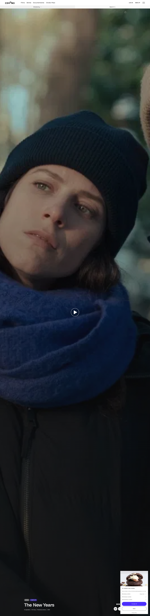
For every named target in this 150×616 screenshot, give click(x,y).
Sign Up (137, 2)
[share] (125, 12)
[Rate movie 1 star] (117, 604)
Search (112, 7)
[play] (75, 312)
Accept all (134, 603)
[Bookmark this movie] (120, 609)
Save (134, 608)
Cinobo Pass (50, 3)
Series (29, 3)
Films (23, 3)
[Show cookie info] (145, 594)
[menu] (143, 2)
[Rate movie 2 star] (119, 604)
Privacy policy (134, 612)
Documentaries (38, 3)
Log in (131, 2)
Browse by (37, 7)
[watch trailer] (115, 609)
